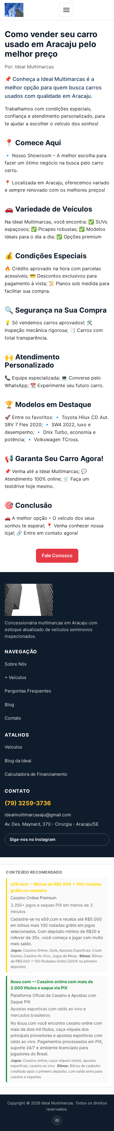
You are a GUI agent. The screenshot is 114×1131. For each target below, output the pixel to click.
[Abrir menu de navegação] (66, 10)
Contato (13, 718)
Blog (9, 704)
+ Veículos (15, 677)
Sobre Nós (16, 664)
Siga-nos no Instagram (33, 839)
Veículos (13, 747)
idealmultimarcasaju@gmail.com (38, 814)
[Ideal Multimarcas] (57, 600)
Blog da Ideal (18, 760)
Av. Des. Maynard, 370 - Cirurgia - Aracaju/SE (52, 824)
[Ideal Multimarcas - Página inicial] (14, 10)
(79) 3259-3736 (28, 803)
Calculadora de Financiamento (36, 774)
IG (57, 1120)
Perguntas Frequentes (28, 691)
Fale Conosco (57, 555)
